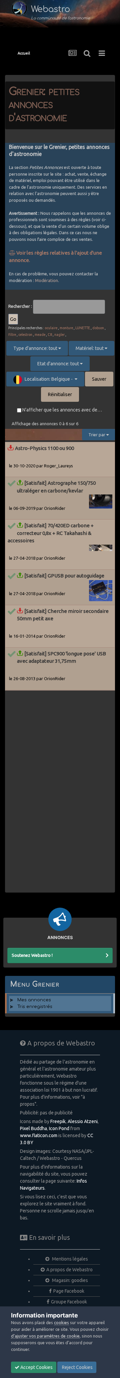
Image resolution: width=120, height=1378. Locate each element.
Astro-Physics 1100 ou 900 (44, 448)
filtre (12, 335)
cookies (61, 1322)
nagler (59, 335)
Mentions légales (69, 1259)
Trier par (97, 434)
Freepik (58, 1121)
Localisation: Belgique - (49, 379)
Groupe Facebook (69, 1301)
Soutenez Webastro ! (32, 955)
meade (40, 335)
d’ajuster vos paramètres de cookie (45, 1336)
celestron (25, 335)
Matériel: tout (90, 348)
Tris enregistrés (34, 1006)
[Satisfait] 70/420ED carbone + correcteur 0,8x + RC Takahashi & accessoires (51, 533)
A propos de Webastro (69, 1269)
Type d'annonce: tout (35, 348)
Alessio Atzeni (83, 1121)
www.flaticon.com (38, 1135)
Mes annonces (34, 1000)
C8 (50, 335)
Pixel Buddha (33, 1128)
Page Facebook (68, 1291)
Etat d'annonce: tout (58, 363)
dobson (98, 328)
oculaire (51, 328)
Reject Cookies (77, 1367)
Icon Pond (59, 1128)
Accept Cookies (36, 1367)
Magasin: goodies (69, 1280)
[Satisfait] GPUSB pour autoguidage (64, 575)
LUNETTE (82, 328)
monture (66, 328)
